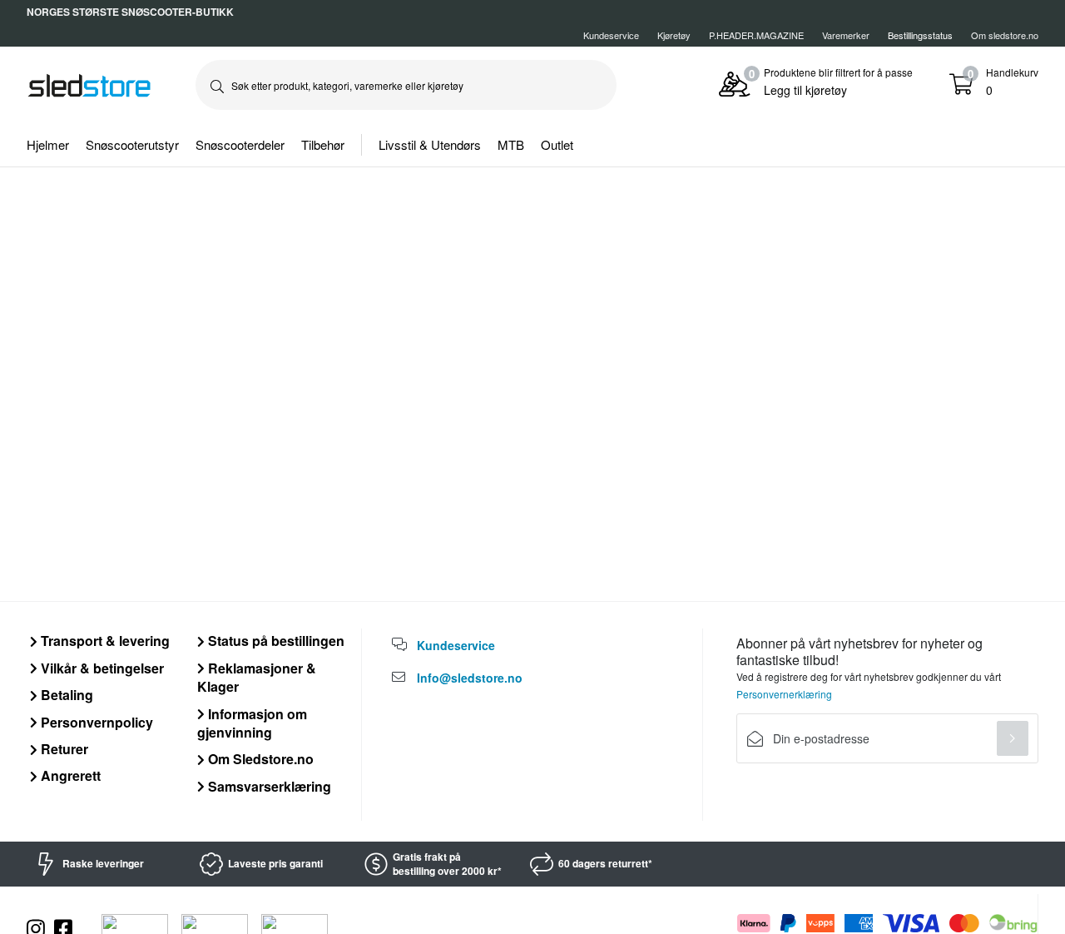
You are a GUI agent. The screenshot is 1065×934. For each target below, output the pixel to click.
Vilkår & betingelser (100, 668)
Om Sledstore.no (259, 758)
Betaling (65, 694)
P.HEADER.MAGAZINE (756, 35)
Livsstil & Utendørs (430, 144)
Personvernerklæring (784, 694)
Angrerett (69, 775)
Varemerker (845, 35)
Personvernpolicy (95, 722)
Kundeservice (611, 35)
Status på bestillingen (274, 640)
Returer (62, 748)
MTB (511, 144)
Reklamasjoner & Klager (256, 677)
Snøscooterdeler (240, 144)
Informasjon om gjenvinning (252, 723)
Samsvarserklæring (268, 786)
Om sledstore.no (1004, 35)
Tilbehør (322, 144)
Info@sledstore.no (470, 677)
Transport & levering (103, 640)
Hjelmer (48, 144)
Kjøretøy (674, 35)
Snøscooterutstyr (132, 144)
